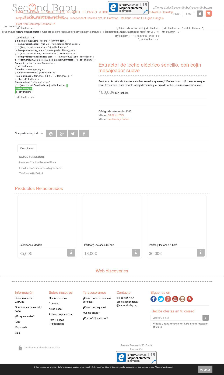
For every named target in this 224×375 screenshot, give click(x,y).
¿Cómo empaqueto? (94, 307)
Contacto (54, 303)
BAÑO (20, 12)
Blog (188, 14)
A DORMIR (106, 12)
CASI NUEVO (116, 115)
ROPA (60, 12)
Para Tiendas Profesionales (56, 321)
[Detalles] (71, 253)
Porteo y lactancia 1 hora (163, 245)
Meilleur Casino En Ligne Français (142, 18)
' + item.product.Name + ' (29, 32)
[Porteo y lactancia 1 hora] (177, 220)
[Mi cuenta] (200, 13)
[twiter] (161, 298)
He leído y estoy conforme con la (180, 325)
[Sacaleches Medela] (47, 220)
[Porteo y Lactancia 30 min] (112, 220)
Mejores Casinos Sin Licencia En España (42, 18)
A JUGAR (33, 12)
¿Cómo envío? (91, 312)
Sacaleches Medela (30, 245)
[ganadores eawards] (128, 7)
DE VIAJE (47, 12)
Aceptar (205, 369)
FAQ (17, 322)
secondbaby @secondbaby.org (127, 303)
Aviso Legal (55, 309)
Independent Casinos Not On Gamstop (94, 18)
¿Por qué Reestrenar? (95, 318)
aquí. (171, 367)
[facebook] (154, 298)
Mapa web (21, 327)
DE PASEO (89, 12)
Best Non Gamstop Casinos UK (35, 24)
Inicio (176, 14)
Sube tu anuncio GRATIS (24, 299)
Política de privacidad (61, 314)
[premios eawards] (136, 357)
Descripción (27, 148)
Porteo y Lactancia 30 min (99, 245)
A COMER (73, 12)
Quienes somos (58, 298)
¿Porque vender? (24, 316)
